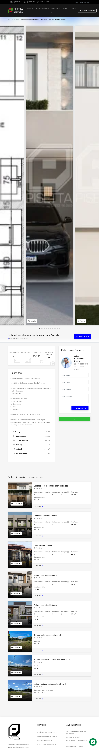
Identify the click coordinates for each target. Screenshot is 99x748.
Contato (73, 8)
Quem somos (65, 10)
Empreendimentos (41, 8)
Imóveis (28, 8)
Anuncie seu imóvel (88, 10)
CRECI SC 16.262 (44, 2)
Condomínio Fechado (55, 10)
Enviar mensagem (80, 408)
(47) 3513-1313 (16, 2)
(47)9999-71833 (30, 2)
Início (9, 19)
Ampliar (33, 321)
